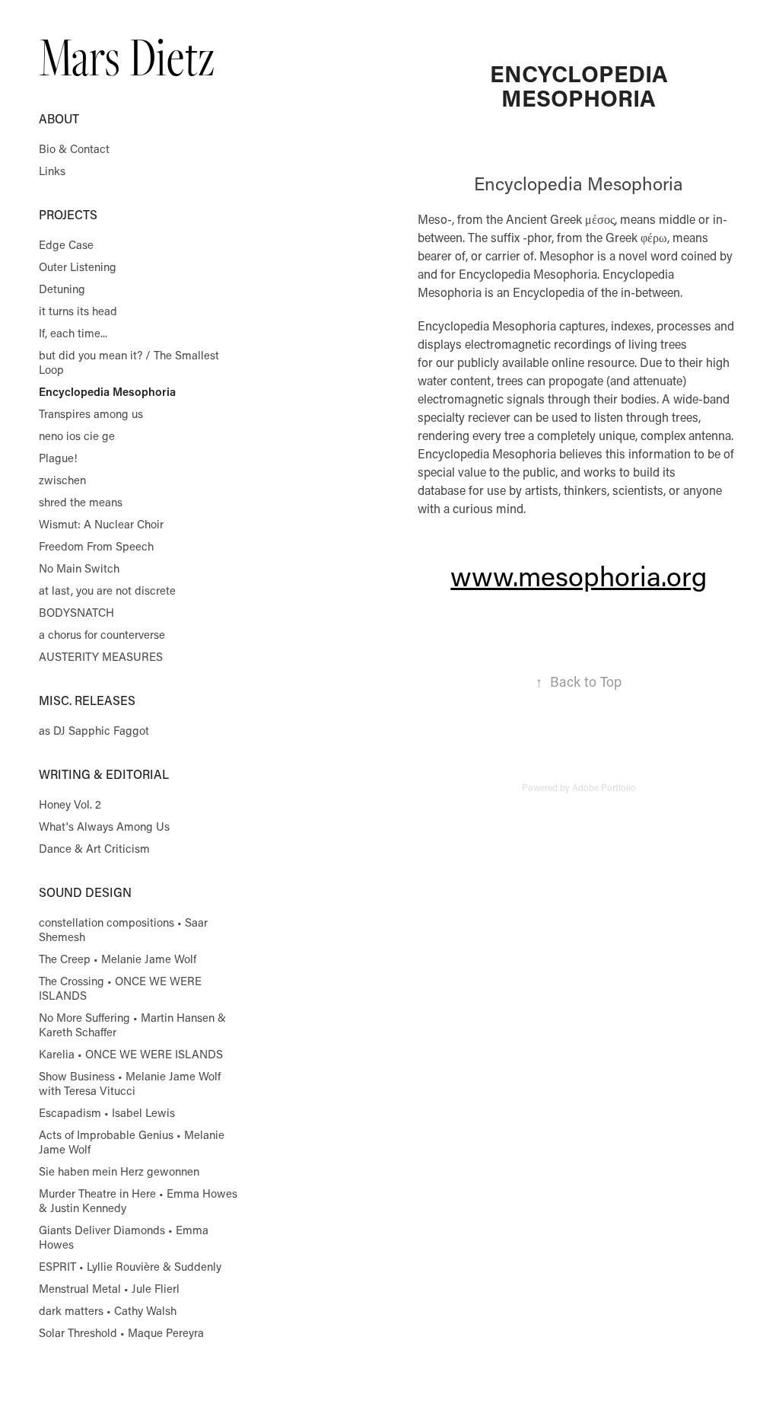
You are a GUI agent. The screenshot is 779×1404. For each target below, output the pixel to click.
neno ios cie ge (77, 435)
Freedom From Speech (96, 546)
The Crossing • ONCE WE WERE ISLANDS (120, 988)
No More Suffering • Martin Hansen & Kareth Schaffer (132, 1024)
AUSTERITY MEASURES (101, 656)
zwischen (62, 479)
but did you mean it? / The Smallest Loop (129, 362)
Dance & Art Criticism (94, 848)
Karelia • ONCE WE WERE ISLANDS (131, 1053)
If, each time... (73, 332)
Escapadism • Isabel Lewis (107, 1112)
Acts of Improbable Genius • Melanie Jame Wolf (131, 1142)
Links (52, 170)
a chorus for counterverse (102, 634)
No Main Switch (79, 568)
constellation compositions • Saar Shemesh (123, 929)
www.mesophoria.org (578, 575)
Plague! (58, 457)
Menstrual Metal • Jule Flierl (109, 1288)
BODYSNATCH (76, 612)
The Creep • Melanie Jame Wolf (117, 958)
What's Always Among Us (104, 826)
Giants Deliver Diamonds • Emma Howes (123, 1237)
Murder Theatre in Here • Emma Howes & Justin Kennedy (138, 1200)
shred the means (80, 501)
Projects (68, 214)
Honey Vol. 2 (70, 804)
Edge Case (66, 244)
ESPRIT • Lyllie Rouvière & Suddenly (130, 1266)
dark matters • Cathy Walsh (107, 1310)
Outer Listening (77, 266)
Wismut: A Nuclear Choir (101, 523)
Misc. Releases (87, 700)
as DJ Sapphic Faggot (94, 730)
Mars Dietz (127, 56)
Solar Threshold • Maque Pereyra (121, 1332)
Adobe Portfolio (604, 787)
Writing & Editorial (104, 774)
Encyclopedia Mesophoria (107, 391)
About (59, 118)
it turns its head (78, 310)
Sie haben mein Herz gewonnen (119, 1171)
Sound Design (85, 892)
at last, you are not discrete (107, 590)
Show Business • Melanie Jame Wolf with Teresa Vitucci (130, 1083)
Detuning (62, 288)
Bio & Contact (74, 148)
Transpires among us (91, 413)
